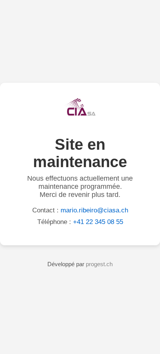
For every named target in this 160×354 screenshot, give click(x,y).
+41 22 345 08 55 (98, 222)
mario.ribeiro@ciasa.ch (94, 210)
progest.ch (99, 264)
